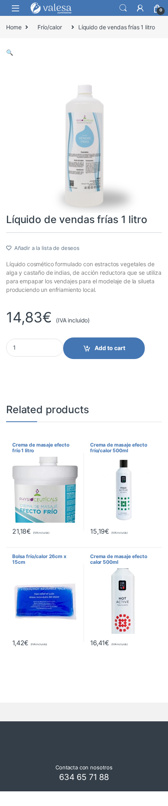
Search (123, 8)
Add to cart (110, 347)
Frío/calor (50, 27)
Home (13, 27)
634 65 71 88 (84, 777)
